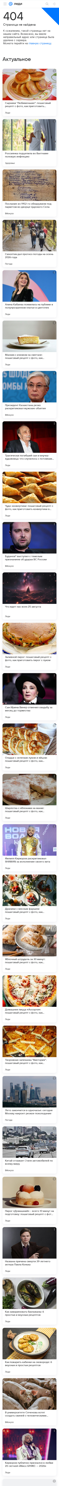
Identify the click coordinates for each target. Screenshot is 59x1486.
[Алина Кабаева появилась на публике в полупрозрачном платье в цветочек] (29, 293)
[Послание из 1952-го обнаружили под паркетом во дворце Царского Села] (29, 193)
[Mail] (11, 4)
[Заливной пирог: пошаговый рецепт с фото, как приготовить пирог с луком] (29, 646)
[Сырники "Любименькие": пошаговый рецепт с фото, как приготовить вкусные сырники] (29, 92)
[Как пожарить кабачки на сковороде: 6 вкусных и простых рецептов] (29, 1351)
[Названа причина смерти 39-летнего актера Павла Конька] (29, 1250)
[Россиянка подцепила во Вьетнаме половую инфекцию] (29, 142)
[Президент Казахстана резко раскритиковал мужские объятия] (29, 394)
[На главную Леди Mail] (17, 4)
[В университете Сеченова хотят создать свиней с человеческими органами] (29, 1401)
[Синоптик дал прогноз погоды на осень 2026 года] (29, 243)
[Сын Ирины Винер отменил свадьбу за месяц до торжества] (29, 696)
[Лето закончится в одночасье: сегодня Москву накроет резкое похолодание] (29, 1099)
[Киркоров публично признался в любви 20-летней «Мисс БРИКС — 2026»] (29, 1452)
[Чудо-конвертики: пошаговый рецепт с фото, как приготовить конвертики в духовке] (29, 495)
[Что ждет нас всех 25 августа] (29, 596)
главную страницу (40, 43)
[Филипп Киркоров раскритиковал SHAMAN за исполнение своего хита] (29, 847)
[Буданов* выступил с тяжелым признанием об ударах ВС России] (29, 545)
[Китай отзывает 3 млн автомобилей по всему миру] (29, 1150)
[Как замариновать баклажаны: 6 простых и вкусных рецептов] (29, 1301)
